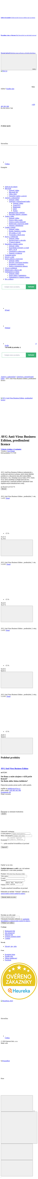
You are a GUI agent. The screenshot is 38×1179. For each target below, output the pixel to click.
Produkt (3, 874)
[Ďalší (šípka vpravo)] (17, 1168)
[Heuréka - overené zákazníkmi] (19, 999)
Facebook (8, 960)
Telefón (3, 880)
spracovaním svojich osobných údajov (13, 893)
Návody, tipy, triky (11, 946)
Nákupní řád (9, 935)
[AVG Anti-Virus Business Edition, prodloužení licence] (19, 400)
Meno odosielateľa (7, 836)
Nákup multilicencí (11, 958)
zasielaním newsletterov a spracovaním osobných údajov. (15, 920)
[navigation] (19, 145)
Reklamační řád (10, 931)
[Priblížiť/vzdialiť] (19, 1128)
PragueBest (6, 1061)
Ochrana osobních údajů (12, 936)
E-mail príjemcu (6, 833)
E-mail (3, 878)
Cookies (7, 938)
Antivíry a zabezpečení (8, 377)
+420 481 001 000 (15, 790)
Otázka (3, 885)
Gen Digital (11, 451)
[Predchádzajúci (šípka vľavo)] (17, 1152)
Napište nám (9, 956)
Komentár (4, 840)
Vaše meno (4, 876)
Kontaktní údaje (10, 954)
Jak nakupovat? (10, 933)
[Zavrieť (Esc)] (17, 1103)
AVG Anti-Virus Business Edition (14, 768)
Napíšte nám (10, 89)
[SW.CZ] (4, 71)
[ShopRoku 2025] (7, 1001)
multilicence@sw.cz (14, 788)
